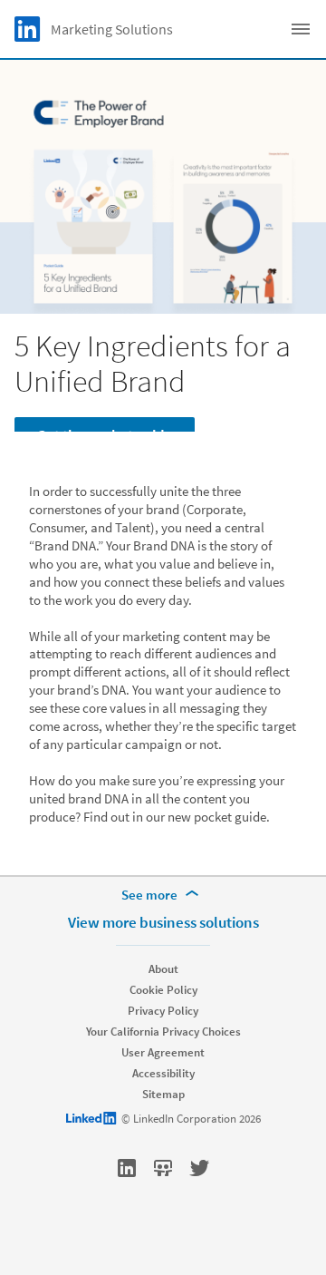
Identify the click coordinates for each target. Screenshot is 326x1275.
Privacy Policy (163, 1010)
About (163, 969)
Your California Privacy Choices (163, 1031)
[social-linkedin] (127, 1168)
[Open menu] (301, 29)
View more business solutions (163, 922)
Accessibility (163, 1073)
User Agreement (163, 1052)
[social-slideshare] (163, 1168)
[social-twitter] (199, 1168)
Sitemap (163, 1094)
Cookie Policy (163, 990)
